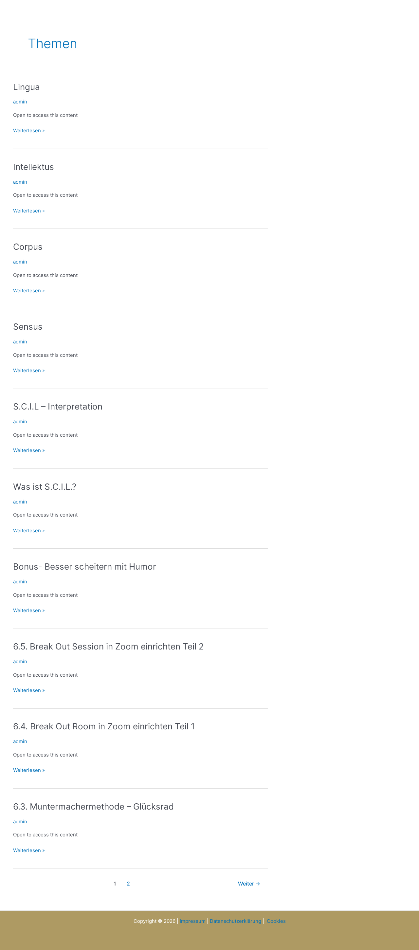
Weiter (249, 884)
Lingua (26, 87)
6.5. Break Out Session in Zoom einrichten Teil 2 (108, 646)
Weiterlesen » (29, 130)
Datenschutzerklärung (235, 921)
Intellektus (33, 167)
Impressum (193, 921)
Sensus (28, 326)
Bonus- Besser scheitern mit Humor (84, 566)
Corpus (28, 247)
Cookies (276, 921)
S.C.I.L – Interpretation (57, 406)
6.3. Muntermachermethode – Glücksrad (93, 806)
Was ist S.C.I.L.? (44, 487)
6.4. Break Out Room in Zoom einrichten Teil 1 (104, 726)
